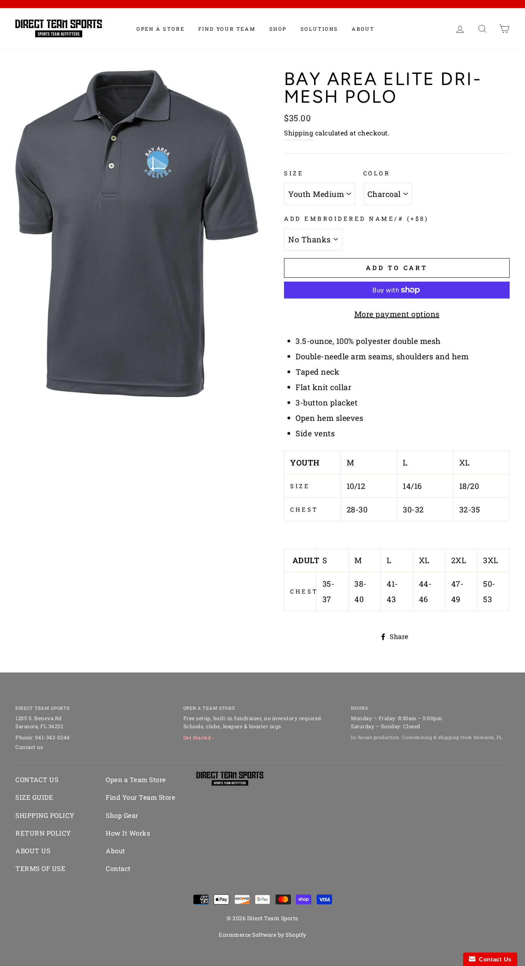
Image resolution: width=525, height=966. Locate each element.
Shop (278, 28)
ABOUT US (32, 850)
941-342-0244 (52, 737)
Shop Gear (122, 815)
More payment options (397, 314)
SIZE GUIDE (34, 797)
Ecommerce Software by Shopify (262, 934)
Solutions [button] (319, 28)
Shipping (298, 132)
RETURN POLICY (43, 833)
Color (376, 173)
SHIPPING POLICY (45, 815)
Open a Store (160, 28)
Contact (118, 868)
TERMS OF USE (40, 868)
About (363, 28)
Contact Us (493, 959)
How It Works (128, 833)
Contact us (29, 747)
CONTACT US (36, 779)
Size (294, 173)
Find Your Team (227, 28)
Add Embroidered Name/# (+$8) (356, 218)
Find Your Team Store (140, 797)
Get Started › (198, 737)
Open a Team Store (136, 779)
